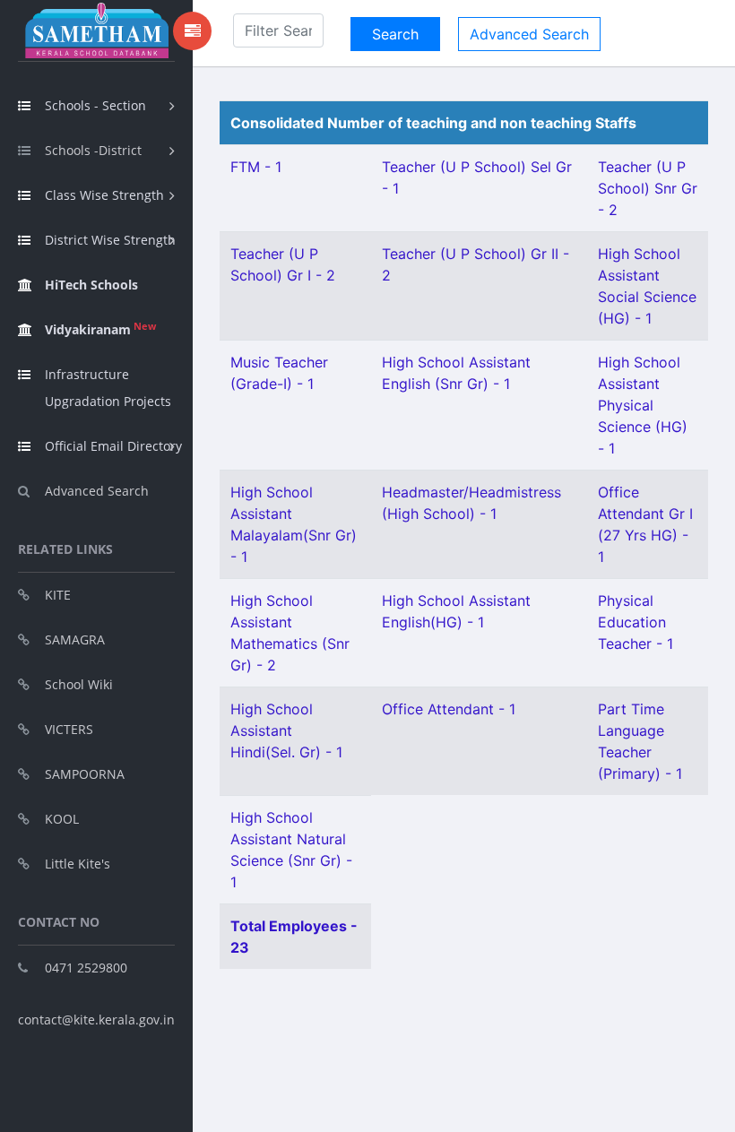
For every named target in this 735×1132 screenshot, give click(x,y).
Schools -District (93, 150)
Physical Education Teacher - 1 (635, 622)
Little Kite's (77, 863)
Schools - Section (95, 105)
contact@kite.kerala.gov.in (96, 1019)
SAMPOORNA (85, 773)
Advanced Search (97, 490)
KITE (58, 594)
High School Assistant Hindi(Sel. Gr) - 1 (286, 730)
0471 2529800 (86, 967)
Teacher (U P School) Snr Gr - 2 (647, 188)
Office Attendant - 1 (448, 709)
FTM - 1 (255, 167)
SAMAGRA (75, 639)
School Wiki (79, 684)
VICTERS (69, 729)
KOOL (62, 818)
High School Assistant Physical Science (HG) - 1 (642, 405)
